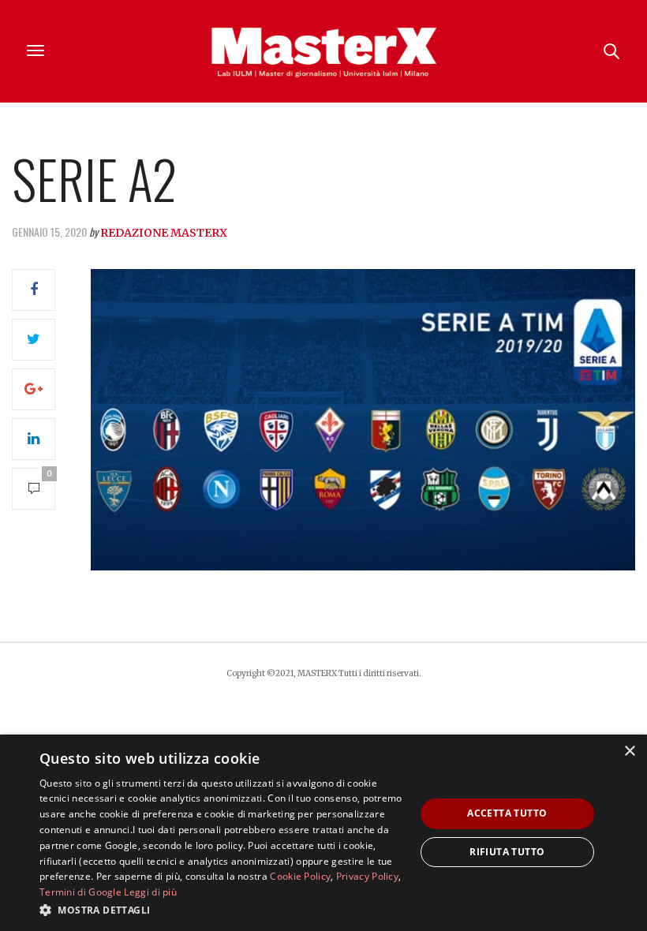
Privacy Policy (367, 876)
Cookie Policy (300, 876)
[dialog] (323, 833)
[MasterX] (323, 51)
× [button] (629, 751)
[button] (221, 909)
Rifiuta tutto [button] (506, 851)
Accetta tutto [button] (507, 813)
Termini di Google (80, 892)
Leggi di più (150, 892)
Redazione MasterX (163, 233)
